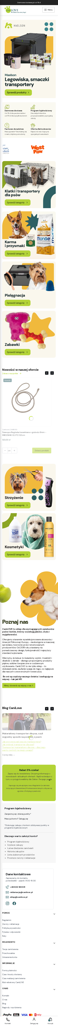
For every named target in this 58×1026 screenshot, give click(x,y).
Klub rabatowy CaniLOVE (13, 982)
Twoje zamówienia (10, 949)
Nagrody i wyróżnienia (11, 1007)
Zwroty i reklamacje (10, 924)
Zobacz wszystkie (10, 373)
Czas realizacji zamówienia (13, 978)
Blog (4, 1003)
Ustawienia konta (9, 957)
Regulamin (37, 785)
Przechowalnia (8, 953)
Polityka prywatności (11, 928)
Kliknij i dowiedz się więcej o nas (17, 685)
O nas (4, 999)
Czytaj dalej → (8, 755)
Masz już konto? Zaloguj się (16, 818)
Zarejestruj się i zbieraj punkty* (18, 814)
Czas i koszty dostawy (12, 974)
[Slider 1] (29, 97)
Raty (4, 936)
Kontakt (5, 995)
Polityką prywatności (33, 791)
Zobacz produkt (42, 450)
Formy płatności (9, 970)
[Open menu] (48, 10)
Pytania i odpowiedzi (11, 932)
